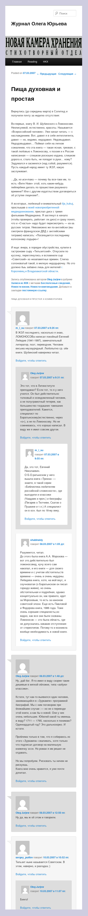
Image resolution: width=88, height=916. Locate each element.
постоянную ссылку (34, 290)
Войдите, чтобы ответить (31, 360)
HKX (45, 61)
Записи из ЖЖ (19, 283)
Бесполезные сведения (55, 283)
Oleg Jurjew (54, 279)
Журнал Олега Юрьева (39, 23)
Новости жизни (20, 286)
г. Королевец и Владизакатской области (37, 269)
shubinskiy (36, 540)
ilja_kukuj (67, 203)
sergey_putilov (24, 857)
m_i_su (20, 328)
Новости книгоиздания (44, 286)
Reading (32, 61)
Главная (17, 61)
